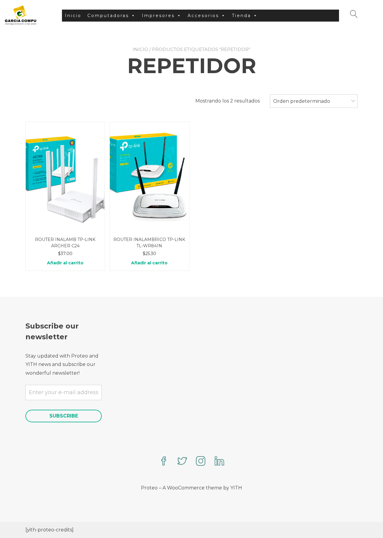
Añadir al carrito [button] (65, 263)
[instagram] (201, 461)
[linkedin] (219, 461)
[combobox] (314, 101)
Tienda (241, 15)
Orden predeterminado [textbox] (301, 101)
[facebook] (163, 461)
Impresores (158, 15)
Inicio (73, 15)
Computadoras (108, 15)
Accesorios (203, 15)
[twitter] (182, 461)
